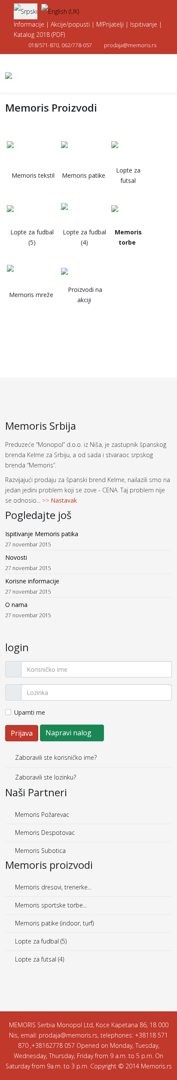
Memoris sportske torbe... (50, 905)
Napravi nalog (69, 732)
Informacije (29, 24)
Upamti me (29, 712)
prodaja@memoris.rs (130, 45)
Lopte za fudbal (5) (40, 941)
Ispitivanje (143, 24)
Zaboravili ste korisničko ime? (55, 757)
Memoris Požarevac (41, 814)
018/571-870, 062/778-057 (60, 45)
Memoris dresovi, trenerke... (52, 887)
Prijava (22, 733)
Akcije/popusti (70, 24)
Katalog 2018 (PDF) (39, 34)
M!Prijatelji (110, 24)
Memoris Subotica (39, 850)
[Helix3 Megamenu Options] (168, 72)
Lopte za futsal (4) (38, 959)
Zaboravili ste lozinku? (44, 777)
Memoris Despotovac (44, 832)
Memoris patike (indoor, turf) (53, 923)
